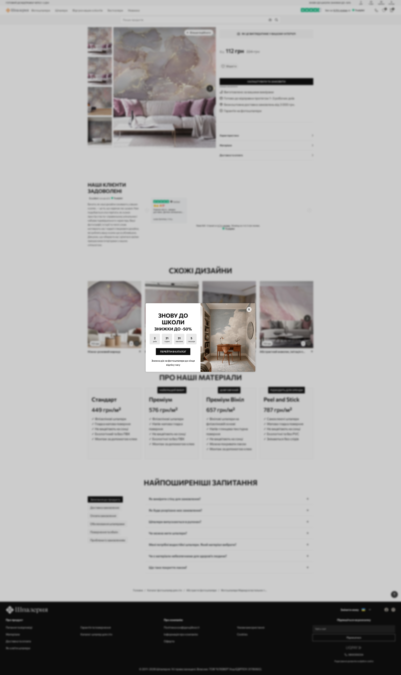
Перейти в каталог (173, 351)
